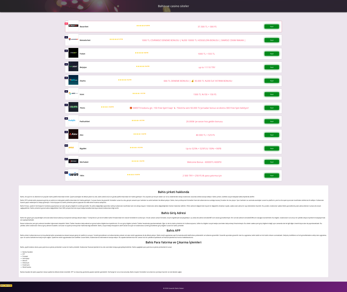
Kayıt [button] (271, 27)
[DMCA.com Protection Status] (6, 286)
